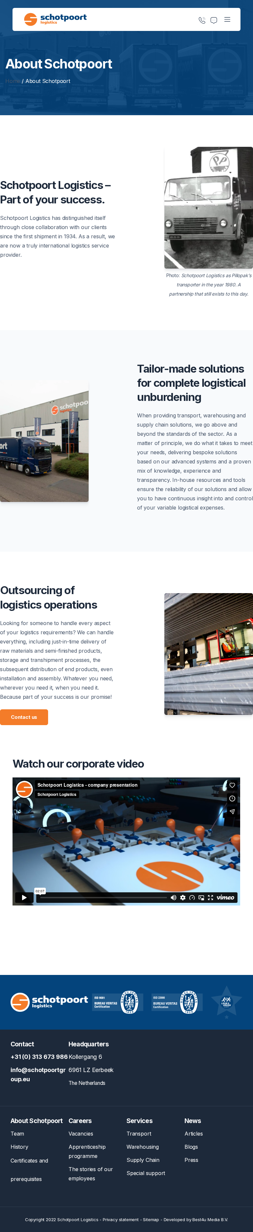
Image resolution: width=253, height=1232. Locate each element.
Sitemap (151, 1219)
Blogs (191, 1146)
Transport (138, 1133)
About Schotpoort (37, 1121)
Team (17, 1133)
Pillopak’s (241, 275)
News (192, 1121)
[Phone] (202, 20)
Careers (80, 1121)
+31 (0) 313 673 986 (39, 1056)
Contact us (24, 717)
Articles (193, 1133)
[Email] (214, 20)
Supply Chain (142, 1160)
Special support (145, 1173)
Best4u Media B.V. (210, 1219)
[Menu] (227, 19)
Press (191, 1160)
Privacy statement (121, 1219)
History (19, 1146)
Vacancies (81, 1133)
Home (12, 81)
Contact (22, 1044)
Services (139, 1121)
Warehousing (142, 1146)
